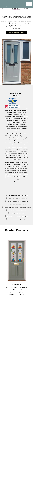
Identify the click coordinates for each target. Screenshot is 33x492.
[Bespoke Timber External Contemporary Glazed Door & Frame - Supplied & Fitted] (19, 260)
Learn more (19, 6)
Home (11, 14)
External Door (19, 14)
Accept (29, 4)
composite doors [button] (14, 157)
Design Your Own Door (16, 32)
